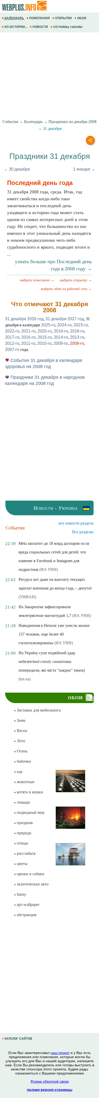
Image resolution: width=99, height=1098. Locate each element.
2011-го (28, 343)
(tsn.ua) (24, 679)
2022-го (12, 331)
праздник (24, 822)
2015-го (45, 337)
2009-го (61, 343)
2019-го (61, 331)
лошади (23, 802)
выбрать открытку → (76, 280)
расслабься (25, 853)
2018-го (77, 331)
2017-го (12, 337)
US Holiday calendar (68, 27)
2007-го (12, 349)
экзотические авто (32, 884)
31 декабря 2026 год (24, 319)
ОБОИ (81, 18)
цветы (21, 863)
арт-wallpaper (27, 904)
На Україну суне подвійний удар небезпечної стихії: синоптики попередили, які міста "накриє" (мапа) (52, 661)
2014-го (61, 337)
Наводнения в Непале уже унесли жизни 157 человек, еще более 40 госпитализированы (54, 634)
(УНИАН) (27, 597)
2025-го (48, 325)
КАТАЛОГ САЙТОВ (18, 1038)
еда (19, 771)
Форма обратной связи (49, 1081)
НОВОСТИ (40, 27)
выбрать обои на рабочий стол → (66, 289)
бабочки (23, 761)
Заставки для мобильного (38, 710)
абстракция (26, 915)
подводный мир (30, 812)
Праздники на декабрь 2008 (72, 121)
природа (23, 833)
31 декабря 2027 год (64, 319)
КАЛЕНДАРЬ (14, 18)
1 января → (84, 169)
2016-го (28, 337)
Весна (21, 730)
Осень (21, 751)
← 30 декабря (17, 169)
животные (25, 782)
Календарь (33, 121)
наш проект (60, 1053)
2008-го (77, 343)
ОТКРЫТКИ (63, 18)
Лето (20, 741)
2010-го (44, 343)
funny (21, 894)
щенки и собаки (30, 874)
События (10, 121)
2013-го (77, 337)
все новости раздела (76, 523)
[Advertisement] (49, 76)
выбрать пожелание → (37, 280)
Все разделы (82, 532)
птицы (22, 843)
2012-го (12, 343)
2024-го (64, 325)
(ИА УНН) (48, 569)
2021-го (28, 331)
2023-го (81, 325)
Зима (20, 720)
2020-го (45, 331)
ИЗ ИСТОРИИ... (16, 27)
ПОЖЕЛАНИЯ (39, 18)
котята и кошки (29, 792)
